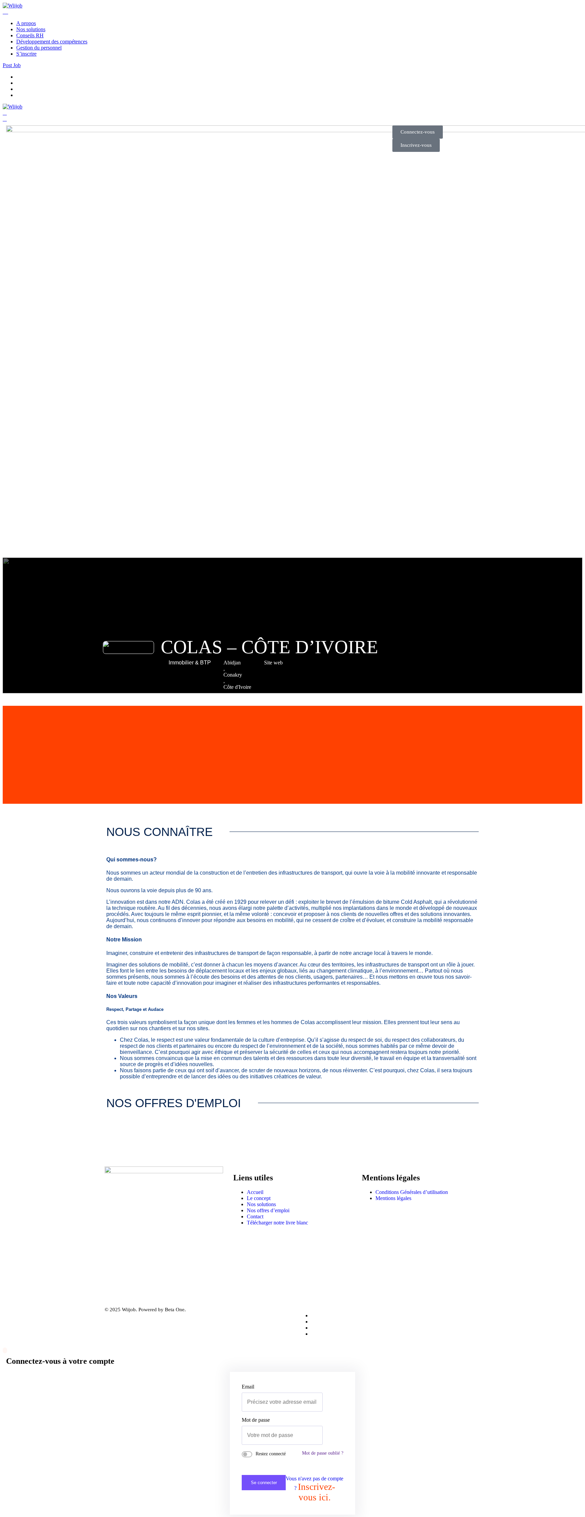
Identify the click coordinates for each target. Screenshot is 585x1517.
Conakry (232, 675)
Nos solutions (30, 29)
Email (248, 1387)
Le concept (258, 1198)
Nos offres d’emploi (268, 1210)
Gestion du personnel (39, 48)
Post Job (12, 65)
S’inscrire (26, 54)
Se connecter (264, 1482)
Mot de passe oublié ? (322, 1453)
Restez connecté (271, 1453)
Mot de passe (256, 1420)
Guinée (231, 699)
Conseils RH (30, 35)
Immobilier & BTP (190, 662)
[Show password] (321, 1435)
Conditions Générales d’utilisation (411, 1192)
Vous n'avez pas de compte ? (314, 1489)
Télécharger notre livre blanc (277, 1222)
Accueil (255, 1192)
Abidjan (232, 662)
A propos (26, 23)
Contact (255, 1216)
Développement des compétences (51, 41)
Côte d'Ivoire (237, 687)
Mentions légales (393, 1198)
